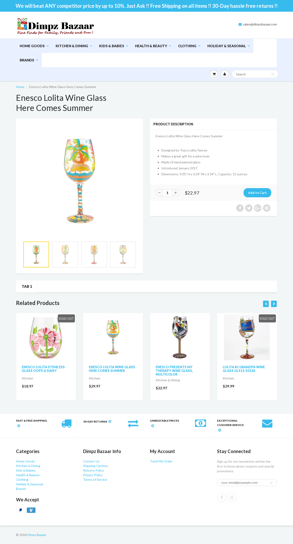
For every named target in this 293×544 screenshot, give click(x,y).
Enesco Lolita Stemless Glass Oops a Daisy (43, 369)
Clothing (187, 46)
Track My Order (161, 461)
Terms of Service (95, 479)
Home (20, 87)
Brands (27, 60)
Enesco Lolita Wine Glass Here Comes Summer (112, 369)
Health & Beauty (151, 46)
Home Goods (32, 46)
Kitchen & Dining (72, 46)
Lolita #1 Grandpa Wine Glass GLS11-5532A (244, 369)
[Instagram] (231, 497)
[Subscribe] (271, 482)
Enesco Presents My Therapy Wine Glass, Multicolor (174, 370)
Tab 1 (27, 286)
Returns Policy (93, 470)
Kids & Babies (111, 46)
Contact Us (91, 461)
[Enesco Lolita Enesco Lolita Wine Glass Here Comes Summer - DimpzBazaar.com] (79, 181)
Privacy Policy (93, 475)
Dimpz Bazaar (36, 535)
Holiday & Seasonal (226, 46)
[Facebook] (221, 497)
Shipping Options (95, 466)
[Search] (272, 74)
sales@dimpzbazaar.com (260, 24)
